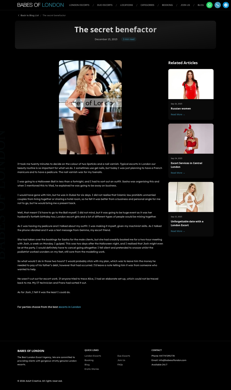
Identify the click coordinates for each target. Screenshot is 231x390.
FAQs (120, 364)
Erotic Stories (92, 369)
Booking (167, 5)
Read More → (178, 114)
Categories (147, 5)
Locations (126, 5)
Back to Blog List (30, 15)
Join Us (185, 5)
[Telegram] (226, 5)
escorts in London (70, 307)
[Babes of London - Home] (42, 5)
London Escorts (79, 5)
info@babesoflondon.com (172, 360)
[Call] (217, 5)
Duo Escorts (105, 5)
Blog (201, 5)
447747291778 (167, 355)
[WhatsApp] (209, 5)
